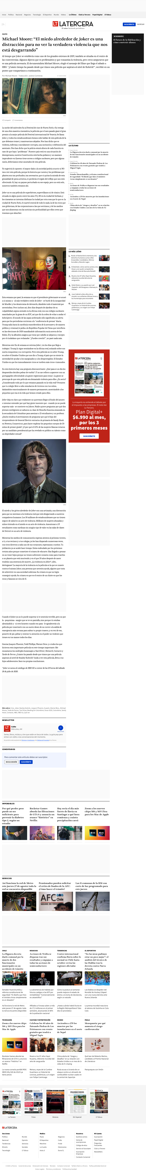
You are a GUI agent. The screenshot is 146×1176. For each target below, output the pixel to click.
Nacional (19, 15)
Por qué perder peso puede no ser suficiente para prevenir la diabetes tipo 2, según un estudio (13, 816)
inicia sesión (11, 762)
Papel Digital (97, 15)
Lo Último (72, 15)
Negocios (27, 15)
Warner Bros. (54, 708)
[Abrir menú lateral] (4, 24)
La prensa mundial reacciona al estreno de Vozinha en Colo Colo (97, 1008)
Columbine (57, 710)
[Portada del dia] (89, 395)
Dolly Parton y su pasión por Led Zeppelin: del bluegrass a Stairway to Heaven (85, 287)
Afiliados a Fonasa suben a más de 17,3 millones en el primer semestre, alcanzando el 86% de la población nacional (42, 1009)
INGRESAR (140, 24)
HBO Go (21, 712)
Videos (63, 15)
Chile (4, 951)
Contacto (10, 712)
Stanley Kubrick (24, 708)
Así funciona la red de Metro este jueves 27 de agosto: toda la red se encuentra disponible (19, 886)
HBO (15, 712)
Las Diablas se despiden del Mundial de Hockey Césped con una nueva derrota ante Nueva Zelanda (96, 993)
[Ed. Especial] (77, 1114)
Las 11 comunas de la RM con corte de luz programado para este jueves (92, 886)
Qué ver (27, 712)
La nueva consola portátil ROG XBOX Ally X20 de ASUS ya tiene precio (14, 1072)
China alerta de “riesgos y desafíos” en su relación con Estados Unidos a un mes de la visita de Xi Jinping (89, 208)
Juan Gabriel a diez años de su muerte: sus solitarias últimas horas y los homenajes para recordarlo (85, 296)
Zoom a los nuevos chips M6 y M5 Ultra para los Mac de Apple (97, 811)
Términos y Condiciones (28, 740)
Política (11, 15)
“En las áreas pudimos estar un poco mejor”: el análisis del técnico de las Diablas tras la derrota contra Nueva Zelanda (96, 961)
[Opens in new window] (55, 1114)
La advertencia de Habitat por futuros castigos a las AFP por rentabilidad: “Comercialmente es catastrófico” (42, 993)
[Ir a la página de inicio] (73, 24)
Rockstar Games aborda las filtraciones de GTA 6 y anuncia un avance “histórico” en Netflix (42, 814)
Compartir (7, 120)
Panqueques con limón (94, 1069)
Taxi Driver (23, 710)
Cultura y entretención (40, 1020)
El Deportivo (47, 15)
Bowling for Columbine (35, 710)
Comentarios (18, 120)
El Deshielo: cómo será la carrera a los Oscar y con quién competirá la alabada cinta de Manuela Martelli (85, 269)
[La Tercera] (11, 1115)
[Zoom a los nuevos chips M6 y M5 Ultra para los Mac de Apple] (97, 833)
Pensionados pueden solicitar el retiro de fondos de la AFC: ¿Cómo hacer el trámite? (55, 886)
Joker (17, 708)
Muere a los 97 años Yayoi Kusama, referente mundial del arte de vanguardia (84, 278)
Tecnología (37, 15)
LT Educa (108, 15)
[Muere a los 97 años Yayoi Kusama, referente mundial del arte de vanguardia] (104, 278)
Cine (12, 708)
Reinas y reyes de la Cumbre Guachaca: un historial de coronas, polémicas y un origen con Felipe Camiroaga (84, 306)
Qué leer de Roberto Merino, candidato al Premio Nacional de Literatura (97, 1058)
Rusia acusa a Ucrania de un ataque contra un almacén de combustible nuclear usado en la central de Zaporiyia (69, 1073)
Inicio (4, 15)
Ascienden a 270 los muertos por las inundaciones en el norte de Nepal (89, 198)
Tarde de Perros (13, 710)
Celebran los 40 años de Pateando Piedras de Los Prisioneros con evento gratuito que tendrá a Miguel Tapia (89, 166)
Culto (4, 34)
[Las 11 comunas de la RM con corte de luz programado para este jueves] (93, 901)
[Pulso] (33, 1114)
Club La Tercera (84, 15)
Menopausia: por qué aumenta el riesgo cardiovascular (95, 1026)
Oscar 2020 (48, 710)
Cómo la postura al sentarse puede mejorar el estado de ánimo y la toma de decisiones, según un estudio (69, 993)
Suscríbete (27, 762)
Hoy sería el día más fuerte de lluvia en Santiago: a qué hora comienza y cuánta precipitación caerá (68, 814)
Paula (87, 1020)
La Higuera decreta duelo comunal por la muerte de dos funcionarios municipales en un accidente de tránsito (89, 154)
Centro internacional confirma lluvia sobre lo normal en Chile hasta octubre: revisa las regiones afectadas (69, 960)
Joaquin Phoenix (37, 708)
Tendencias (62, 951)
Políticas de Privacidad (43, 740)
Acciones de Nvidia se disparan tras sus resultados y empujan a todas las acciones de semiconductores (89, 188)
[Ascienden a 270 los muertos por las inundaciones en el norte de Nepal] (69, 1045)
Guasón (47, 708)
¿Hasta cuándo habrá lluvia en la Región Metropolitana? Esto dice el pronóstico (69, 1008)
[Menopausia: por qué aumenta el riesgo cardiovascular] (97, 1045)
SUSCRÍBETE (89, 436)
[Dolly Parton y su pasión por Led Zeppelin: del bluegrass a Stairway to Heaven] (104, 287)
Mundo (56, 15)
